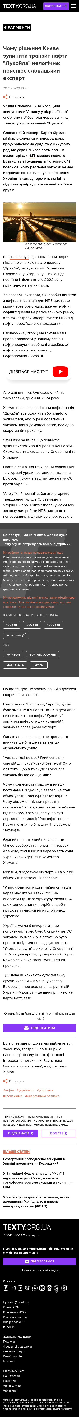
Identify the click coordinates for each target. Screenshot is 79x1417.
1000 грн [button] (53, 625)
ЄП (32, 155)
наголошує (19, 257)
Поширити (16, 97)
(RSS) (15, 1307)
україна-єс (26, 1090)
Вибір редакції (13, 1322)
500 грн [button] (32, 625)
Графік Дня (10, 1381)
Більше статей (16, 1151)
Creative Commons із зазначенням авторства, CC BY (42, 1402)
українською (30, 1405)
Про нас (8, 1302)
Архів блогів (12, 1386)
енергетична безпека (43, 1096)
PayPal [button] (38, 665)
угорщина (46, 1090)
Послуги (9, 1342)
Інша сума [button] (13, 635)
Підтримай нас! (13, 1371)
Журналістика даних (17, 1337)
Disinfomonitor (13, 1356)
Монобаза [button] (15, 665)
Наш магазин (12, 1376)
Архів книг (10, 1391)
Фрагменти (11, 1312)
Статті (7, 1307)
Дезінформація (13, 1351)
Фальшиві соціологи (17, 1346)
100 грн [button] (11, 625)
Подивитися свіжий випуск (39, 1270)
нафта (9, 1090)
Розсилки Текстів (15, 1317)
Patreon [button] (13, 655)
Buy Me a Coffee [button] (43, 655)
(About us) (22, 1302)
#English (9, 1327)
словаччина (13, 1096)
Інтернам (9, 1361)
